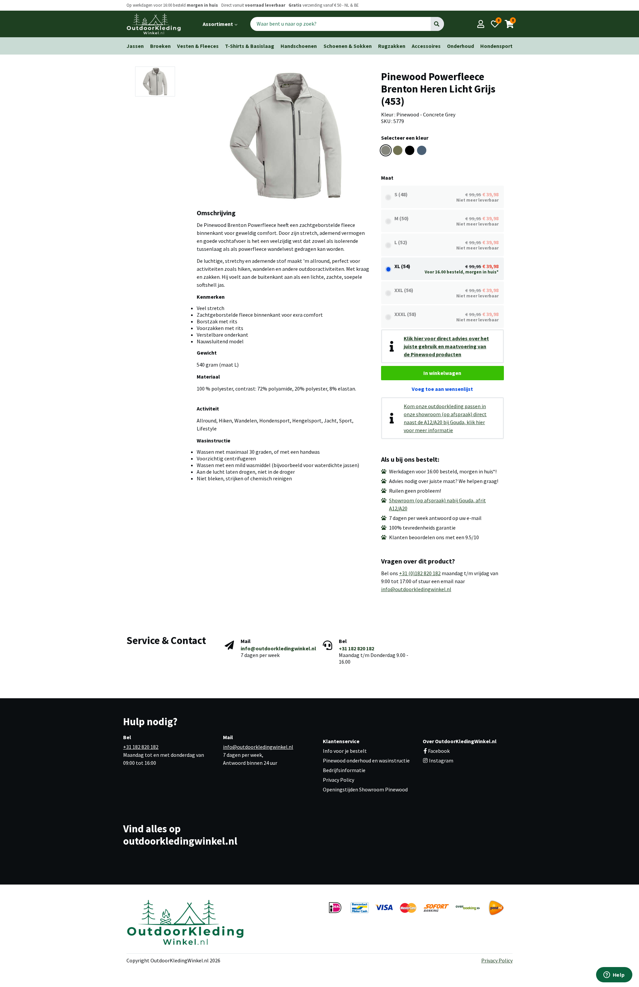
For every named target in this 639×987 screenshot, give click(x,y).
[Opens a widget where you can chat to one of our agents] (614, 975)
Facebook (439, 750)
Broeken (160, 46)
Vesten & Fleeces (198, 46)
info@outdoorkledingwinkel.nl (416, 589)
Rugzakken (391, 46)
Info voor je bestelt (345, 750)
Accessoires (426, 46)
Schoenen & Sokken (347, 46)
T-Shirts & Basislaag (249, 46)
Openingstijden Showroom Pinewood (365, 789)
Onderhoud (460, 46)
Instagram (440, 760)
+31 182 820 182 (356, 648)
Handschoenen (299, 46)
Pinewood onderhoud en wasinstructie (366, 760)
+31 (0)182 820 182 (420, 573)
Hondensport (496, 46)
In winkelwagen (442, 373)
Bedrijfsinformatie (344, 770)
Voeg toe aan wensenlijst (442, 389)
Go (437, 24)
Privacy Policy (338, 779)
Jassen (135, 46)
